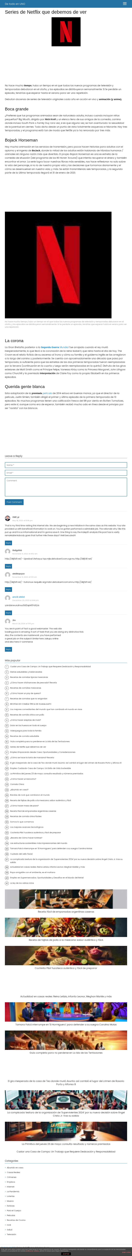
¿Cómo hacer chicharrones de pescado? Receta (33, 682)
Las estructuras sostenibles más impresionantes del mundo (38, 843)
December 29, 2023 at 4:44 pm (25, 600)
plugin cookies (126, 1252)
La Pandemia (13, 1191)
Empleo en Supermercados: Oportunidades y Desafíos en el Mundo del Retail (47, 877)
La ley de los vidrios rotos (22, 883)
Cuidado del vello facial (21, 854)
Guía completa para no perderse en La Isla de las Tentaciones (40, 741)
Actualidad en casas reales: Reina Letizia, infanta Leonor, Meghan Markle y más (47, 867)
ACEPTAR (66, 1254)
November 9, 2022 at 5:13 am (24, 577)
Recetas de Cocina (16, 1220)
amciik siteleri (18, 597)
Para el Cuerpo (14, 1210)
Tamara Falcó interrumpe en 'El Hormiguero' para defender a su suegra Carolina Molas (51, 848)
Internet (10, 1186)
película (47, 393)
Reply (8, 543)
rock (9, 1224)
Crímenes (11, 1177)
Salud (9, 1229)
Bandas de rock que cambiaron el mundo (30, 795)
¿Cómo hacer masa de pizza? (24, 805)
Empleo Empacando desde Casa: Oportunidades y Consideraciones (42, 752)
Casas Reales (13, 1172)
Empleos (11, 1182)
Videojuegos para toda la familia (25, 730)
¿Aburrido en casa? (19, 789)
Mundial (55, 347)
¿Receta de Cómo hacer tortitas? (26, 837)
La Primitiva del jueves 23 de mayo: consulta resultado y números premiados (46, 773)
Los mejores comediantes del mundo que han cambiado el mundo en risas (46, 709)
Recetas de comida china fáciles (26, 816)
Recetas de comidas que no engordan (28, 698)
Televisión (11, 1234)
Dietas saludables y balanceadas (26, 672)
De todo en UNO (15, 4)
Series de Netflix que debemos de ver (28, 746)
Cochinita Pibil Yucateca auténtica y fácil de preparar (35, 832)
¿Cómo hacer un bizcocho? (23, 779)
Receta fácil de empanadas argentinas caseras (33, 811)
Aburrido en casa (15, 1167)
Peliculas (11, 1215)
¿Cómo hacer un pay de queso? (25, 693)
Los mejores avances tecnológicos (26, 827)
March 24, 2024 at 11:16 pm (23, 623)
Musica (10, 1201)
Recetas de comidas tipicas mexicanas (29, 677)
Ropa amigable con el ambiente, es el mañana (32, 872)
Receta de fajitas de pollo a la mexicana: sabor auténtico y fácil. (40, 800)
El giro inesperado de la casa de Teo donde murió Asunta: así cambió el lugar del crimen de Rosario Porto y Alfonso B (65, 762)
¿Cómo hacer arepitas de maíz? (25, 720)
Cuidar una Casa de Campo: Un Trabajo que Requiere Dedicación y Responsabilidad (50, 666)
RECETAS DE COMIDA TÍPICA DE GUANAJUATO (30, 704)
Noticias (11, 1205)
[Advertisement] (66, 65)
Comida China (17, 784)
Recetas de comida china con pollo (27, 714)
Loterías (11, 1196)
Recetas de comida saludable (24, 736)
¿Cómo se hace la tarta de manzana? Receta (32, 757)
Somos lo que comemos (22, 821)
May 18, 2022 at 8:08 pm (22, 520)
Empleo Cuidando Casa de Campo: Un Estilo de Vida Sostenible (40, 768)
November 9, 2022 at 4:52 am (24, 553)
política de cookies (32, 1251)
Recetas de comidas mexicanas (25, 687)
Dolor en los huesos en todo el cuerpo (28, 725)
